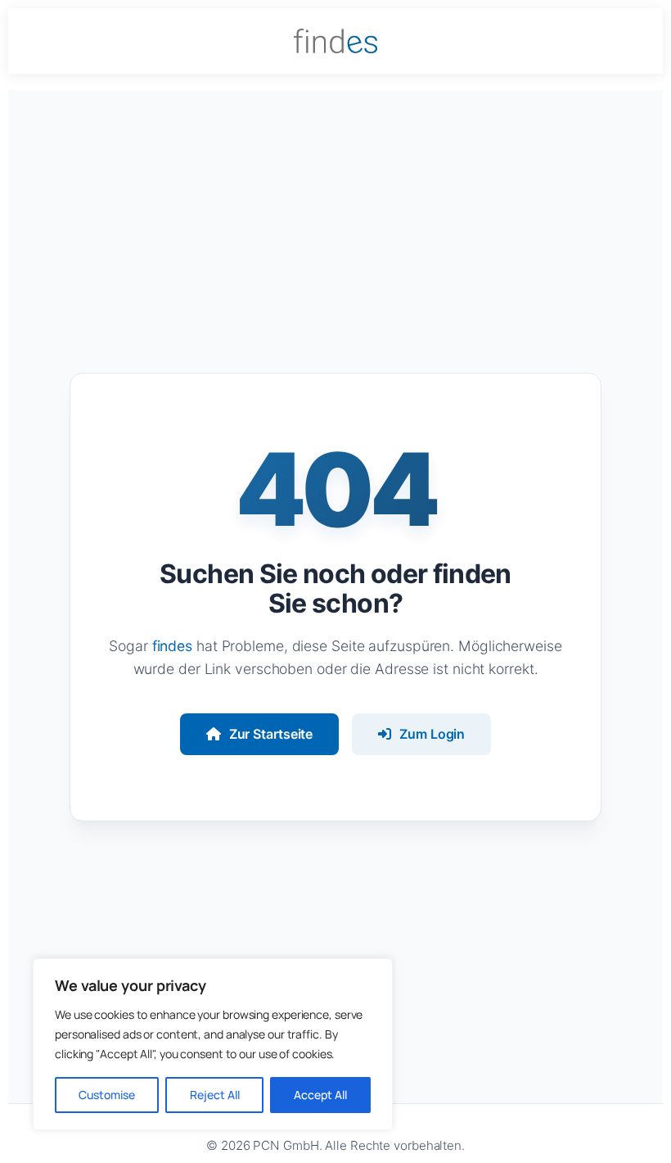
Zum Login (432, 734)
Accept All (320, 1094)
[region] (213, 1044)
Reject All (215, 1094)
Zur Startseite (271, 734)
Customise (107, 1094)
